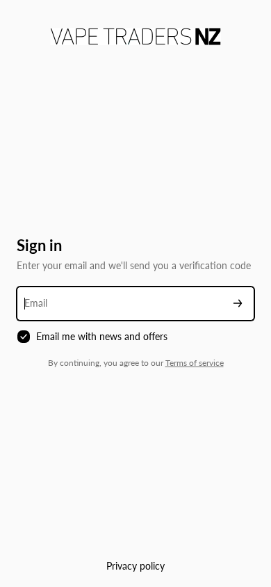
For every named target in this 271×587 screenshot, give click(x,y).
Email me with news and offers (101, 336)
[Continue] (237, 303)
